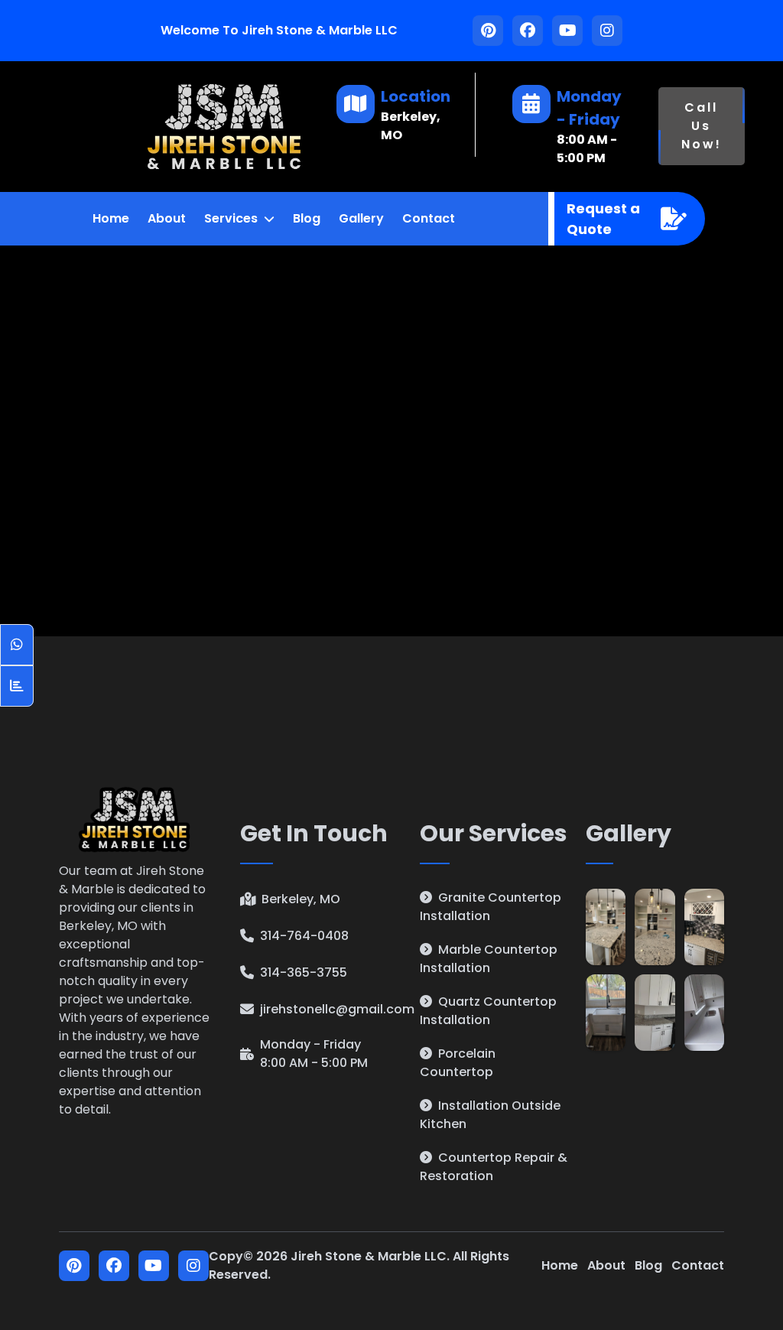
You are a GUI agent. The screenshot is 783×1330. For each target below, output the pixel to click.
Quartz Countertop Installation (488, 1011)
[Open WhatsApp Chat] (17, 644)
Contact (697, 1265)
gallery (361, 218)
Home (559, 1265)
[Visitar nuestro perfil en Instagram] (607, 30)
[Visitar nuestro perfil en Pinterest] (488, 30)
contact (428, 218)
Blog (306, 218)
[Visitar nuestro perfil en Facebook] (527, 30)
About (606, 1265)
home (111, 218)
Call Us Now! (701, 126)
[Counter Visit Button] (17, 686)
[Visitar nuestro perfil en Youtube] (567, 30)
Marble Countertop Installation (488, 959)
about (167, 218)
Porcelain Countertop (457, 1063)
